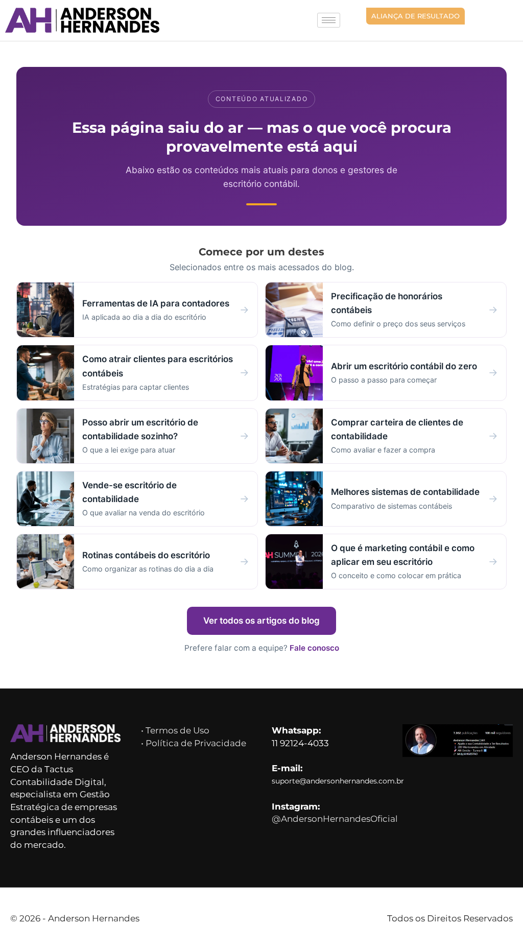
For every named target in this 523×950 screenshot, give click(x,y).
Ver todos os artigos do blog (261, 620)
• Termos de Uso (175, 730)
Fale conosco (314, 648)
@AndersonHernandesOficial (335, 819)
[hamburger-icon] (328, 20)
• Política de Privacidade (193, 743)
